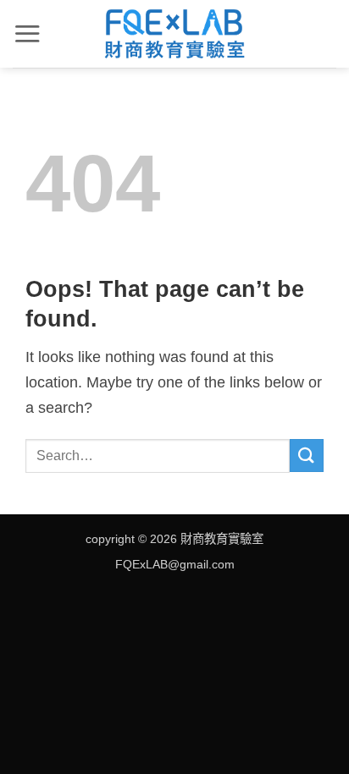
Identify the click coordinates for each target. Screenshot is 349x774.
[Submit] (307, 455)
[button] (27, 33)
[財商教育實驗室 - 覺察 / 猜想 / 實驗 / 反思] (174, 34)
